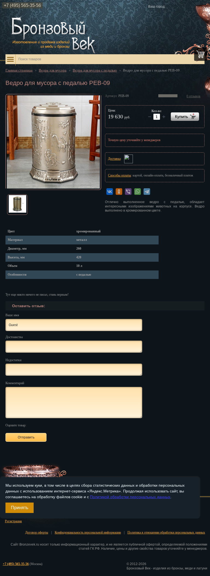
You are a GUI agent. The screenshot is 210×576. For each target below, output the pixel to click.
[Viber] (128, 191)
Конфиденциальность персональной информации (88, 532)
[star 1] (33, 424)
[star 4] (51, 424)
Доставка (114, 159)
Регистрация (13, 521)
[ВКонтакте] (109, 191)
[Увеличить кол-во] (150, 117)
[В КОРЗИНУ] (185, 116)
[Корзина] (200, 54)
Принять (19, 507)
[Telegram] (147, 191)
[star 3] (45, 424)
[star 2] (39, 424)
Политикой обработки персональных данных (130, 497)
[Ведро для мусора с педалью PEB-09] (53, 142)
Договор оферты (36, 532)
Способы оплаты (119, 175)
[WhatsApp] (137, 191)
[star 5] (58, 424)
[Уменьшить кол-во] (164, 117)
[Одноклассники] (119, 191)
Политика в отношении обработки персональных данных (166, 532)
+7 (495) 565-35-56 (22, 5)
